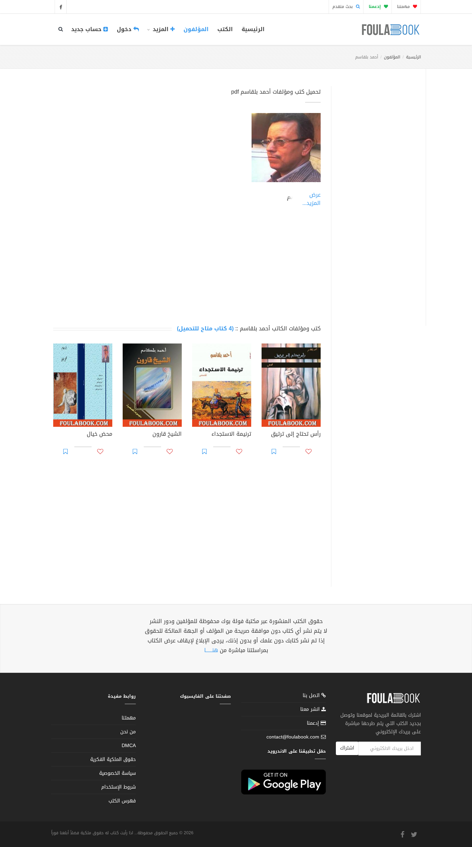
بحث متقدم (343, 6)
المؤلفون (196, 29)
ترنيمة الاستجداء (231, 434)
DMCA (129, 745)
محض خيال (99, 434)
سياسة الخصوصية (117, 773)
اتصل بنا (312, 696)
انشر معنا (310, 709)
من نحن (128, 731)
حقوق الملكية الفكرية (113, 759)
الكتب (225, 29)
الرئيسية (253, 29)
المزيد (160, 29)
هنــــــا (211, 650)
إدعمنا (314, 723)
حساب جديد (87, 29)
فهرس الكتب (122, 801)
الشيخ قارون (167, 434)
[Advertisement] (376, 198)
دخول (125, 29)
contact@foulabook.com (292, 737)
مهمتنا (404, 6)
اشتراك (347, 748)
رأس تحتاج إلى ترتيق (296, 434)
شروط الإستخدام (118, 787)
